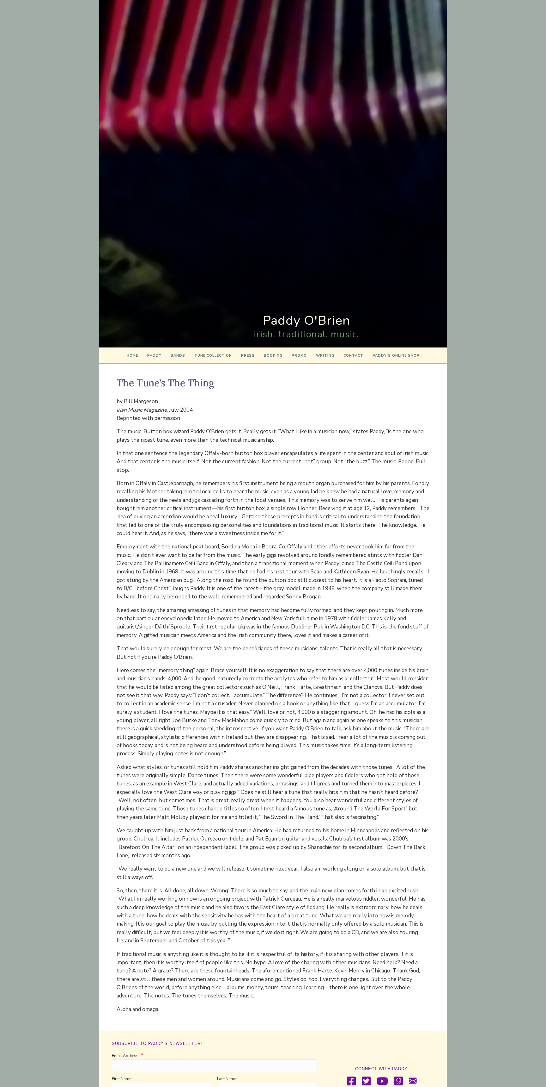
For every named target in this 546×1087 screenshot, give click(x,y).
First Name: (122, 1078)
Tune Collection (213, 355)
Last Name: (227, 1078)
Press (248, 355)
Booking (273, 355)
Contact (353, 355)
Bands (178, 355)
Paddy (154, 355)
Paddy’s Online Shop (396, 355)
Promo (299, 355)
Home (132, 355)
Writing (325, 355)
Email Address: (125, 1055)
